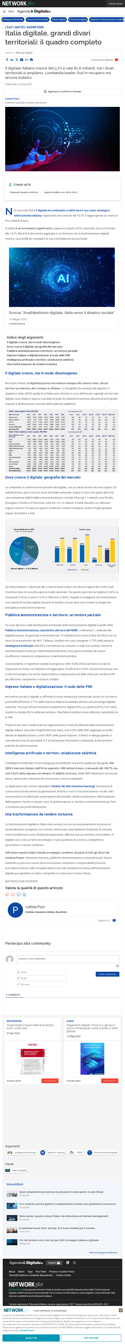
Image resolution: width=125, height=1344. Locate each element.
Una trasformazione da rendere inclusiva (32, 364)
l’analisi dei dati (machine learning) (72, 786)
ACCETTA (31, 1338)
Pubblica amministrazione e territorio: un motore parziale (42, 350)
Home (8, 52)
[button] (8, 11)
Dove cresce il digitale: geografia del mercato (34, 346)
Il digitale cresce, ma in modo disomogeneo (33, 342)
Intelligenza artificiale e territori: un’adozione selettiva (40, 359)
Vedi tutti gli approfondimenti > (103, 1253)
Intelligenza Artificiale (19, 645)
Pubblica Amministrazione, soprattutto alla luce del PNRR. (41, 630)
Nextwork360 (15, 1289)
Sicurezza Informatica (13, 19)
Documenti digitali (53, 19)
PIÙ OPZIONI (91, 1338)
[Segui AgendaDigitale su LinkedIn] (68, 1262)
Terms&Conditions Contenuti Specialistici (31, 1275)
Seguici (52, 1262)
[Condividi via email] (21, 60)
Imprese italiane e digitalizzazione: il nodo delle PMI (38, 355)
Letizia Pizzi (12, 99)
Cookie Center (63, 1275)
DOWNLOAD (50, 1081)
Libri (106, 19)
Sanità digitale (34, 19)
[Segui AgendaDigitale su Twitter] (74, 1262)
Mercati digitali (24, 52)
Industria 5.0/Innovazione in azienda (83, 19)
